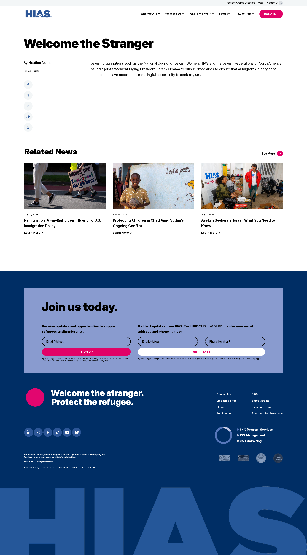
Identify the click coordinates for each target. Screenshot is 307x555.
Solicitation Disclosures (71, 467)
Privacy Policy (31, 467)
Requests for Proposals (267, 413)
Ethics (220, 407)
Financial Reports (263, 407)
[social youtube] (67, 432)
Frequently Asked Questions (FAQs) (244, 2)
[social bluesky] (76, 432)
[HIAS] (84, 397)
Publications (224, 413)
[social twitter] (28, 95)
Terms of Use (49, 467)
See (268, 153)
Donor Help (92, 467)
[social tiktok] (57, 432)
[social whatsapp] (28, 127)
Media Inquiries (226, 400)
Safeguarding (261, 400)
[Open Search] (281, 3)
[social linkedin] (28, 106)
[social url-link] (28, 116)
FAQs (255, 394)
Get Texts (202, 351)
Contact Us (273, 2)
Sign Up (87, 351)
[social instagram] (38, 432)
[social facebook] (28, 84)
